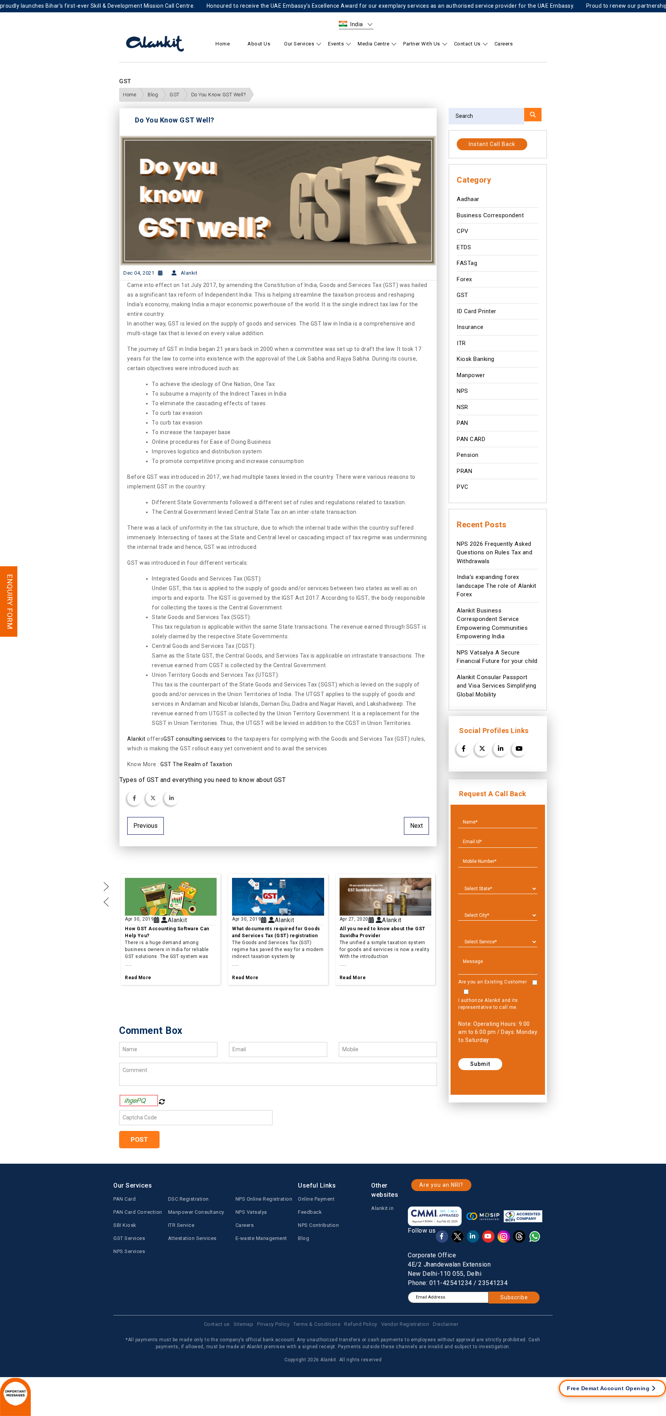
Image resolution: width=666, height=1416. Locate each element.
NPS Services (129, 1251)
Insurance (470, 327)
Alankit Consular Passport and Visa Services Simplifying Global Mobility (496, 686)
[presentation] (106, 901)
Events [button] (336, 44)
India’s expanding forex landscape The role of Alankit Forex (496, 586)
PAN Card (124, 1199)
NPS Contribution (318, 1225)
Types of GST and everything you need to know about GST (202, 779)
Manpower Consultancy (196, 1212)
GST (175, 94)
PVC (463, 486)
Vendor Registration (405, 1324)
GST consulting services (194, 739)
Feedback (310, 1212)
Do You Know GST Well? (218, 94)
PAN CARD (471, 439)
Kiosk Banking (475, 359)
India (356, 24)
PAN (462, 422)
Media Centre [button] (373, 44)
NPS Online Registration (264, 1199)
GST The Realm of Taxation (195, 764)
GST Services (129, 1238)
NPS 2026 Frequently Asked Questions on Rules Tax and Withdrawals (494, 552)
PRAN (464, 471)
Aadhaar (468, 199)
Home (222, 44)
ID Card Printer (476, 311)
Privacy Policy (273, 1324)
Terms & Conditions (316, 1324)
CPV (463, 231)
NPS (462, 391)
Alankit (136, 739)
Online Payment (316, 1199)
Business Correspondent (490, 215)
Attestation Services (192, 1238)
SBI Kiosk (124, 1225)
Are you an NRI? (441, 1185)
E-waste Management (261, 1238)
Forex (464, 279)
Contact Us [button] (467, 44)
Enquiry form (9, 601)
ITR (461, 343)
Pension (468, 454)
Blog (153, 94)
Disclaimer (445, 1324)
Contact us (217, 1324)
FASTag (467, 263)
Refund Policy (360, 1324)
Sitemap (244, 1324)
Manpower (471, 375)
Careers (503, 44)
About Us (258, 44)
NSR (462, 407)
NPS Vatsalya (251, 1212)
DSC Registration (188, 1199)
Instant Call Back (492, 144)
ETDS (464, 247)
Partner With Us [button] (421, 44)
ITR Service (181, 1225)
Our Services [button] (299, 44)
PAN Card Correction (137, 1212)
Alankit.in (382, 1208)
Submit (480, 1064)
